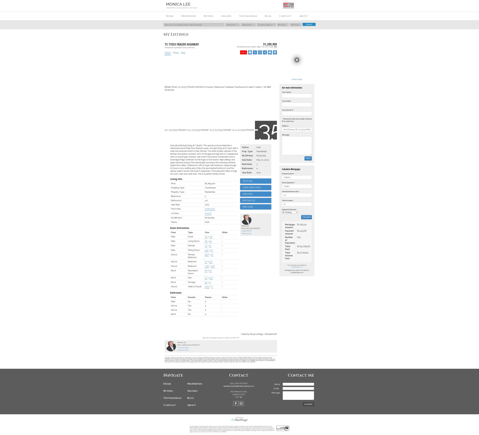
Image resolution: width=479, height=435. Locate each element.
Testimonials (248, 16)
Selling (192, 391)
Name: (277, 384)
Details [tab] (168, 53)
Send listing (248, 193)
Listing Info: (176, 179)
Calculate (306, 217)
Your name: (286, 92)
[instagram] (241, 404)
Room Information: (179, 228)
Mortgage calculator (257, 200)
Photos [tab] (176, 53)
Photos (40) (247, 180)
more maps (297, 79)
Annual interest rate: (290, 191)
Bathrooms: (176, 292)
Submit (308, 404)
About (191, 405)
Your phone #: (287, 110)
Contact (285, 16)
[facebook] (236, 404)
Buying (168, 391)
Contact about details (252, 187)
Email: (277, 388)
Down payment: (288, 183)
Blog (268, 16)
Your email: (286, 101)
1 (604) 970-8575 (246, 231)
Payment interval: (289, 209)
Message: (286, 135)
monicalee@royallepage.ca (238, 386)
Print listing (248, 206)
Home (170, 16)
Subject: (285, 126)
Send (308, 158)
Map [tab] (183, 53)
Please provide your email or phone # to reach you (297, 120)
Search (309, 24)
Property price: (288, 174)
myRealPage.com (297, 267)
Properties (194, 383)
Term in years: (287, 200)
